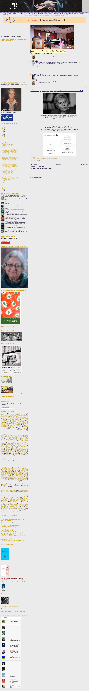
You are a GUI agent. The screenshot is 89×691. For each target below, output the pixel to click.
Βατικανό (15, 428)
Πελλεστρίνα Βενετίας (8, 485)
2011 (3, 186)
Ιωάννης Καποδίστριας (15, 453)
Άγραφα (21, 418)
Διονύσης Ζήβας (17, 436)
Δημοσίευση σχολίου (33, 162)
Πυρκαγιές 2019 (14, 491)
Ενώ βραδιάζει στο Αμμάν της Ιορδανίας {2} (8, 145)
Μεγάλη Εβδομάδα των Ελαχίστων (7, 468)
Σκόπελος (16, 495)
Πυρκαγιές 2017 (4, 491)
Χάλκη (14, 510)
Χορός (9, 511)
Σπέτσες (10, 497)
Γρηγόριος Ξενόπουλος (8, 434)
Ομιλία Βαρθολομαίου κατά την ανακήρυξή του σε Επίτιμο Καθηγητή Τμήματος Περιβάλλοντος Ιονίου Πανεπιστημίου (54, 68)
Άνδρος (11, 423)
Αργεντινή (7, 424)
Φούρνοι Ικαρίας (20, 508)
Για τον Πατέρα (9, 432)
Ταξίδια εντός (15, 501)
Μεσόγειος (4, 469)
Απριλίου (4, 180)
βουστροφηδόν (34, 80)
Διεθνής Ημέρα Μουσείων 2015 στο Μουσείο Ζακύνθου (10, 156)
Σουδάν (22, 496)
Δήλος (18, 434)
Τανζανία (6, 500)
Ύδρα (19, 506)
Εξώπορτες (25, 443)
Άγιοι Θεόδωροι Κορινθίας (14, 416)
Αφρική (6, 428)
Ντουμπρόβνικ (13, 478)
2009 (3, 188)
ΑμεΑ (13, 422)
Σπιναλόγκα (15, 497)
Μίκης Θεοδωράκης (8, 470)
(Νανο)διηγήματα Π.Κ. (22, 413)
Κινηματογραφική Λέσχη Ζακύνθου (6, 539)
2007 (3, 190)
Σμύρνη (2, 496)
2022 (3, 128)
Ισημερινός (13, 452)
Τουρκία (26, 504)
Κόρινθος (6, 460)
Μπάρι (15, 474)
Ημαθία (10, 448)
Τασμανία (2, 503)
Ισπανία (20, 452)
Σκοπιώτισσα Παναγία (23, 495)
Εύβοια (10, 446)
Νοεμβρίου (4, 137)
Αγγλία (26, 415)
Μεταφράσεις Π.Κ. (20, 469)
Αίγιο (4, 420)
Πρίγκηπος (2, 490)
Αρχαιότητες (18, 426)
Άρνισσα (7, 426)
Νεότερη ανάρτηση (33, 164)
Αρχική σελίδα (58, 164)
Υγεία (16, 506)
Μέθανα (19, 468)
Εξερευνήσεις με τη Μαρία (17, 443)
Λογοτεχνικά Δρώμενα (48, 158)
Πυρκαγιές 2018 (9, 491)
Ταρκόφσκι (25, 501)
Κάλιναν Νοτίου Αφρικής (12, 455)
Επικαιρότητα (8, 444)
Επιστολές (24, 444)
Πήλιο (26, 485)
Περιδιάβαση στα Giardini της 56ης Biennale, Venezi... (9, 150)
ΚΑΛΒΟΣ (29, 13)
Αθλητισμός (18, 419)
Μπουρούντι (20, 474)
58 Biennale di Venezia (10, 415)
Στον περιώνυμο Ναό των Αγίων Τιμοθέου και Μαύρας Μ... (10, 177)
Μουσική (19, 473)
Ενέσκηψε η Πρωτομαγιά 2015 (6, 179)
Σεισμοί (12, 494)
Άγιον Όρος (7, 417)
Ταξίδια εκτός (4, 501)
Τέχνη (12, 503)
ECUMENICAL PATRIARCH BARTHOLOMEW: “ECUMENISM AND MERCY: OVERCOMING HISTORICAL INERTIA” (54, 75)
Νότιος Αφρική (25, 477)
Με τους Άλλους (26, 467)
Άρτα (10, 426)
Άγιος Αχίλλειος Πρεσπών (15, 417)
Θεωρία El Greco (3, 450)
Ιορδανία (8, 452)
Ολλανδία (21, 479)
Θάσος (6, 449)
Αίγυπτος (7, 420)
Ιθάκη (17, 451)
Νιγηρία (5, 477)
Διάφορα (2, 436)
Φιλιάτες (3, 507)
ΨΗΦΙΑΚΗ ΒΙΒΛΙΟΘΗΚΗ (71, 13)
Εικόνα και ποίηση (14, 439)
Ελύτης (9, 443)
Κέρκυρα (26, 456)
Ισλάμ (16, 452)
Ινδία (22, 451)
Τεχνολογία (19, 503)
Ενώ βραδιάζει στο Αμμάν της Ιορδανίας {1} (8, 146)
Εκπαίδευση (12, 442)
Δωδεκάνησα (3, 439)
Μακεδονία (17, 464)
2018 (3, 132)
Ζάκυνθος (7, 447)
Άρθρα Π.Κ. (25, 424)
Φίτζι (7, 508)
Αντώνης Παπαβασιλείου (21, 423)
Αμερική (17, 422)
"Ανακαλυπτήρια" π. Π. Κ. (5, 412)
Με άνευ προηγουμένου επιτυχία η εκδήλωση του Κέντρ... (10, 157)
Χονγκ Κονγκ (4, 511)
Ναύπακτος (25, 475)
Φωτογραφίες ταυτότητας (6, 510)
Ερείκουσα (2, 445)
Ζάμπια (15, 447)
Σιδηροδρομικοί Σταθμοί (4, 495)
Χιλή (24, 510)
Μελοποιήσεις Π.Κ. (25, 468)
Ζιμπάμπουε (18, 447)
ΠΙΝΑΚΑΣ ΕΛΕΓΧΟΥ (80, 13)
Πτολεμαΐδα (20, 490)
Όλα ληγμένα (17, 479)
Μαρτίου (4, 181)
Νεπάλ (2, 477)
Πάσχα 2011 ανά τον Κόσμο (12, 483)
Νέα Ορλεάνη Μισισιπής (13, 476)
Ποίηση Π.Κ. (14, 486)
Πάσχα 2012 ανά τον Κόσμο (23, 483)
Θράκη (8, 450)
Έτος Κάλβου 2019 (4, 446)
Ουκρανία (4, 481)
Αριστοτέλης (22, 425)
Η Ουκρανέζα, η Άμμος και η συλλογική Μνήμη (12, 213)
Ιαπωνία (2, 451)
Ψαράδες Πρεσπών (17, 511)
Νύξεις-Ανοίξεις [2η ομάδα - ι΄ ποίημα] (7, 143)
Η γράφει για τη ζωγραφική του (9, 529)
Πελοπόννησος (17, 485)
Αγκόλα (18, 418)
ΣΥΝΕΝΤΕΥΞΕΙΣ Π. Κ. (57, 13)
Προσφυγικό (6, 490)
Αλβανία (8, 421)
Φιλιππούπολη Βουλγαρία (12, 507)
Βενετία (24, 428)
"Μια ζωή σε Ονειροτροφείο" (12, 413)
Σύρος (27, 499)
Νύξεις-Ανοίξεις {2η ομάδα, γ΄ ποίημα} (7, 173)
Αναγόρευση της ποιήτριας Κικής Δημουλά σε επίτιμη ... (10, 166)
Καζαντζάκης (8, 454)
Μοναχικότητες (10, 471)
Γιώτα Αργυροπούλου (4, 433)
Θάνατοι (18, 448)
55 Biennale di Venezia (22, 414)
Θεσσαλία (18, 449)
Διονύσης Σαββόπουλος (20, 437)
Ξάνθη (1, 479)
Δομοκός (26, 438)
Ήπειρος (13, 448)
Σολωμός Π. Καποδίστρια (15, 496)
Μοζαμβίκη (3, 471)
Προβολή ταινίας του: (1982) (7, 534)
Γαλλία (20, 431)
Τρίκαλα (13, 505)
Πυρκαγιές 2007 (25, 490)
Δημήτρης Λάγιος (23, 434)
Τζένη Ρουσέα (24, 503)
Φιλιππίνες (6, 507)
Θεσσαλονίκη (24, 449)
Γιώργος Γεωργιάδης (17, 432)
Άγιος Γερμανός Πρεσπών (24, 417)
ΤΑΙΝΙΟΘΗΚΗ (64, 13)
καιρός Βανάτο (33, 51)
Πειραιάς (23, 484)
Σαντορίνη (8, 494)
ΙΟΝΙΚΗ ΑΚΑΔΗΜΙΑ (3, 452)
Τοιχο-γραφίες (20, 504)
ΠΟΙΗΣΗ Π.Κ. (50, 13)
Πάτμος (3, 484)
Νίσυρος (20, 477)
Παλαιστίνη (22, 481)
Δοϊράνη (22, 438)
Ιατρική (5, 451)
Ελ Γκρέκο (17, 442)
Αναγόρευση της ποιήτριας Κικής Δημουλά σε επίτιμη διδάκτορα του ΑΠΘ (56, 91)
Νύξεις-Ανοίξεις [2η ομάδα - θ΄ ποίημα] (7, 144)
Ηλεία (6, 448)
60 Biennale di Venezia (17, 415)
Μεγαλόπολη (15, 468)
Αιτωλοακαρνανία (14, 420)
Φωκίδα (2, 509)
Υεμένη (23, 506)
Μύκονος (24, 474)
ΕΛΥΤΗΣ (25, 13)
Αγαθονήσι (22, 415)
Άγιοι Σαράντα (22, 416)
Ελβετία (23, 442)
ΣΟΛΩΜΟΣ (33, 13)
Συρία (23, 499)
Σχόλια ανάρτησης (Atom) (39, 166)
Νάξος (12, 475)
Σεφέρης (17, 494)
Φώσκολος (7, 509)
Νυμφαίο (19, 478)
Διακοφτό (21, 435)
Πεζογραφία (18, 484)
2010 (3, 187)
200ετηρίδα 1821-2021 (4, 414)
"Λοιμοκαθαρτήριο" (3, 413)
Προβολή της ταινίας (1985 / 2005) (12, 540)
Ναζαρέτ (9, 475)
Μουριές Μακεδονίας (14, 472)
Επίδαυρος (2, 444)
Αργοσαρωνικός (18, 424)
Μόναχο (16, 471)
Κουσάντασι (21, 460)
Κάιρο (12, 454)
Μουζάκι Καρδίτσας (8, 472)
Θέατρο (9, 449)
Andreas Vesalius (24, 511)
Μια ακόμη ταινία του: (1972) (9, 531)
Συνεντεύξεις (12, 499)
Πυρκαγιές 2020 (19, 491)
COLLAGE (21, 13)
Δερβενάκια (15, 434)
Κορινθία (2, 460)
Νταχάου (4, 478)
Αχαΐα (11, 428)
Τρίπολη (16, 505)
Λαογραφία (15, 462)
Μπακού (2, 474)
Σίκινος (11, 495)
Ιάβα (26, 450)
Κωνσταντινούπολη (4, 462)
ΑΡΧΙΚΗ (6, 13)
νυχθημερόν (34, 55)
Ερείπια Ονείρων (7, 445)
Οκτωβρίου (4, 138)
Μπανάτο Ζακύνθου (8, 474)
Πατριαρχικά (13, 484)
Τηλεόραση (2, 504)
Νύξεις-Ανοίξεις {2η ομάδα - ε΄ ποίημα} (7, 171)
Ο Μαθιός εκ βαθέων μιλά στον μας (8, 530)
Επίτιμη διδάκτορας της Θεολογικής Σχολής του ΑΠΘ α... (10, 153)
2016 (3, 134)
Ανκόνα (15, 423)
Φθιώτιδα (26, 506)
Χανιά (22, 510)
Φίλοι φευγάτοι (19, 507)
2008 (3, 189)
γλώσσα (22, 433)
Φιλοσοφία (26, 507)
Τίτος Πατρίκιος (14, 504)
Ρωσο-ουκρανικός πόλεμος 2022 (9, 493)
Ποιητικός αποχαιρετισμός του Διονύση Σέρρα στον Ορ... (10, 151)
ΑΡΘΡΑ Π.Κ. (11, 13)
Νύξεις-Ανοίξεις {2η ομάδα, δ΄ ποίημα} (7, 172)
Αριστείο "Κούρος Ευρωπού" (14, 425)
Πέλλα (3, 485)
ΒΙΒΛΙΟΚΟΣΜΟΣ (16, 13)
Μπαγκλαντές (25, 473)
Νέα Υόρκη (19, 476)
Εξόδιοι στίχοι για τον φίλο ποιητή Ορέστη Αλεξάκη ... (9, 155)
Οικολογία (11, 479)
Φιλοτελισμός (4, 508)
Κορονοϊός (11, 460)
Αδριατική (3, 419)
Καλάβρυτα (16, 454)
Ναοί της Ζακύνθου (19, 475)
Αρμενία (3, 426)
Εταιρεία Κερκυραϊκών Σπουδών (18, 445)
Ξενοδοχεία (5, 479)
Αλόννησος (9, 422)
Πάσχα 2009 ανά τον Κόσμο (17, 482)
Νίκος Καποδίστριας (9, 477)
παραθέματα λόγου (35, 61)
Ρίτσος (22, 492)
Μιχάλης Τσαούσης (24, 470)
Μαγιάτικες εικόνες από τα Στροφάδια (11, 221)
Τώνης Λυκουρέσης (21, 505)
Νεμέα (26, 476)
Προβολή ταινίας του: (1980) (9, 527)
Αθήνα (13, 419)
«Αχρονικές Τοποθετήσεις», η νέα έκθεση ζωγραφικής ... (10, 165)
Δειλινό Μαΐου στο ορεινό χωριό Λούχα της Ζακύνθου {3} (10, 167)
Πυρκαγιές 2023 (24, 491)
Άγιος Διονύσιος (4, 418)
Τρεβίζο (9, 505)
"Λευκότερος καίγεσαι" (22, 412)
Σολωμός (6, 496)
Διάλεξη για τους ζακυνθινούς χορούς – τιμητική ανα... (9, 163)
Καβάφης (2, 454)
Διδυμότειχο (7, 436)
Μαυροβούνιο (22, 466)
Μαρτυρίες (7, 466)
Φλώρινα (14, 508)
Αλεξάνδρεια (14, 421)
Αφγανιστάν (2, 428)
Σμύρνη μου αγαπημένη (39, 81)
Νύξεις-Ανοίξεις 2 (24, 478)
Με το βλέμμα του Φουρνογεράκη (18, 467)
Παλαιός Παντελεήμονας (15, 481)
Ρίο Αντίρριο (17, 492)
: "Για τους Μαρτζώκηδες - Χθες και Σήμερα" (11, 533)
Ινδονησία (26, 451)
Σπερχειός (6, 497)
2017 (3, 133)
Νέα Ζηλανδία (7, 476)
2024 (3, 126)
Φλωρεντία (10, 508)
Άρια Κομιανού (5, 425)
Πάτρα (8, 484)
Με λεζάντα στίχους (8, 467)
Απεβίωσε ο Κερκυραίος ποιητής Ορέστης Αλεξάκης (9, 158)
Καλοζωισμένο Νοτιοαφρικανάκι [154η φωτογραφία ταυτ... (10, 170)
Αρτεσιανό (13, 426)
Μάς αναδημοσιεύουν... (14, 466)
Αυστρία (25, 427)
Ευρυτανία (14, 446)
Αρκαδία (26, 425)
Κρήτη (25, 460)
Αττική (15, 427)
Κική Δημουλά (43, 158)
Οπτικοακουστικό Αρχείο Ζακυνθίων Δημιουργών (12, 480)
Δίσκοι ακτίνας (17, 438)
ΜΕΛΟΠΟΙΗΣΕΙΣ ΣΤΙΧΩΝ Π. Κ (41, 13)
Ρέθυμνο (7, 492)
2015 (3, 135)
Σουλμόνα (2, 497)
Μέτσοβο (2, 470)
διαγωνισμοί (2, 435)
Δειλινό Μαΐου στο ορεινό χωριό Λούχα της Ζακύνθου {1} (10, 169)
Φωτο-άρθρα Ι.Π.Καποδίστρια (15, 509)
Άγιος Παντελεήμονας (12, 418)
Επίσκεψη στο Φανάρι (17, 444)
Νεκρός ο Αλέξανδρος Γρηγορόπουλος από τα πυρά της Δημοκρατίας (12, 194)
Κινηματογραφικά (4, 459)
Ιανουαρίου (4, 183)
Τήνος (7, 504)
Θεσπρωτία (14, 449)
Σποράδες (23, 497)
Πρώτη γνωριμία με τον (10, 525)
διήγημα (12, 436)
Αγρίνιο (26, 418)
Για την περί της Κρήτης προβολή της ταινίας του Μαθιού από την (12, 538)
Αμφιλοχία (25, 422)
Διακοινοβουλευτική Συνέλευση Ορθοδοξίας (12, 435)
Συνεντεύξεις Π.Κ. (18, 499)
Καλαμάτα (21, 454)
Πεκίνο (27, 484)
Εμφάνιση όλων (86, 87)
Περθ (23, 485)
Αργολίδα (12, 424)
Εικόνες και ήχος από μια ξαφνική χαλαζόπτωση (12, 229)
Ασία (10, 427)
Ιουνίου (4, 141)
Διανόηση (25, 435)
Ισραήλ (24, 452)
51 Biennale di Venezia (13, 414)
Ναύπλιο (2, 476)
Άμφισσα (2, 423)
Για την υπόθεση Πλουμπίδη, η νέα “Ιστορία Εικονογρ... (10, 178)
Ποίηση (53, 158)
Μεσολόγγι (8, 469)
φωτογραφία (24, 509)
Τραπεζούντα (5, 505)
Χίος (27, 510)
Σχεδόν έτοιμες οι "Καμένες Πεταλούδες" (11, 201)
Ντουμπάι (8, 478)
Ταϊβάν (3, 500)
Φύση (24, 508)
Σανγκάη (3, 494)
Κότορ (17, 460)
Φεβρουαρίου (5, 182)
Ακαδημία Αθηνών (21, 420)
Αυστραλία (19, 427)
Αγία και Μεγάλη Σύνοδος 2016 (5, 416)
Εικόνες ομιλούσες (12, 440)
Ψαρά (12, 511)
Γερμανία (24, 431)
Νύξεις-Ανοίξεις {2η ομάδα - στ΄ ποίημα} (7, 162)
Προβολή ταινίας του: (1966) (7, 526)
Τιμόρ (10, 504)
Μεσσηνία (13, 469)
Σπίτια (19, 497)
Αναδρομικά (6, 423)
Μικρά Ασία (16, 470)
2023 (3, 127)
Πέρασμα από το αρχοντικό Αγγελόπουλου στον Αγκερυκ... (10, 164)
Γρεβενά (2, 434)
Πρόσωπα (55, 158)
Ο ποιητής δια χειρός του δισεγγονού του (13, 537)
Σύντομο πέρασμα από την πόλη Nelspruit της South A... (10, 176)
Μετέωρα (26, 469)
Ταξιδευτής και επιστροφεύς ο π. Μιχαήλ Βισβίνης (17, 500)
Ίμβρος (20, 451)
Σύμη (1, 499)
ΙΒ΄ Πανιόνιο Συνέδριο (11, 451)
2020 (3, 130)
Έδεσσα (8, 439)
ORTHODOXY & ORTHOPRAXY (37, 74)
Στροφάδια (20, 498)
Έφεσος (2, 447)
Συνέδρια (5, 499)
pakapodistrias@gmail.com (68, 14)
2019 (3, 131)
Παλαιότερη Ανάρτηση (84, 164)
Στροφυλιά (25, 498)
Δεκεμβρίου (4, 136)
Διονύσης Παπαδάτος (12, 437)
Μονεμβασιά (21, 471)
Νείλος (23, 476)
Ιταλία (7, 453)
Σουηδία (25, 496)
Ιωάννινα (22, 453)
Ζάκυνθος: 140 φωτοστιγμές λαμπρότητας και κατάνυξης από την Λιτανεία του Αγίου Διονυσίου (51, 56)
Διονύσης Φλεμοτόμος (9, 438)
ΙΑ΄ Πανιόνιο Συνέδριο (21, 450)
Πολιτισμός (23, 488)
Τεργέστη (9, 503)
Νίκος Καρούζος (15, 477)
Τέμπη (5, 503)
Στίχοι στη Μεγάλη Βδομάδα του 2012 (11, 498)
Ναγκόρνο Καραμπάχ (3, 475)
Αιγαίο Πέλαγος (25, 419)
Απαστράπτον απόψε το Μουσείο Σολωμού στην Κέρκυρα (14, 217)
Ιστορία (2, 453)
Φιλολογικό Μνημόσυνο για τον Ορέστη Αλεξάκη (9, 149)
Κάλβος (5, 455)
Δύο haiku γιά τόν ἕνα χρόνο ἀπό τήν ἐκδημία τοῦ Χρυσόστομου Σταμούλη (48, 62)
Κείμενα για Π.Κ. (11, 456)
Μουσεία (20, 472)
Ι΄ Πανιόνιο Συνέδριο (13, 450)
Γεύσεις (2, 432)
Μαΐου (4, 142)
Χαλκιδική (18, 510)
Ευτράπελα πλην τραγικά (22, 446)
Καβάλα (26, 453)
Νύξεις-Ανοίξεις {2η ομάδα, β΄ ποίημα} (7, 174)
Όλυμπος (25, 479)
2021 (3, 129)
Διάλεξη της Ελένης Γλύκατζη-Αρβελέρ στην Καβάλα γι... (10, 147)
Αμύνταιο (22, 422)
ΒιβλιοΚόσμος (20, 430)
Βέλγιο (20, 428)
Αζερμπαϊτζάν (9, 419)
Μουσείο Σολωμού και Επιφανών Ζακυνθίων (14, 473)
